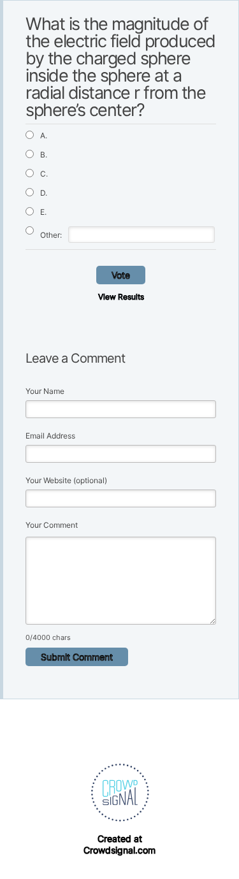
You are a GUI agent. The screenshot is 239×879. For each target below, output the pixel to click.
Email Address (50, 435)
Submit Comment (77, 656)
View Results (121, 296)
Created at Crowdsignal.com (119, 844)
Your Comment (51, 525)
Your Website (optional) (66, 480)
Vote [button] (121, 275)
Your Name (44, 391)
